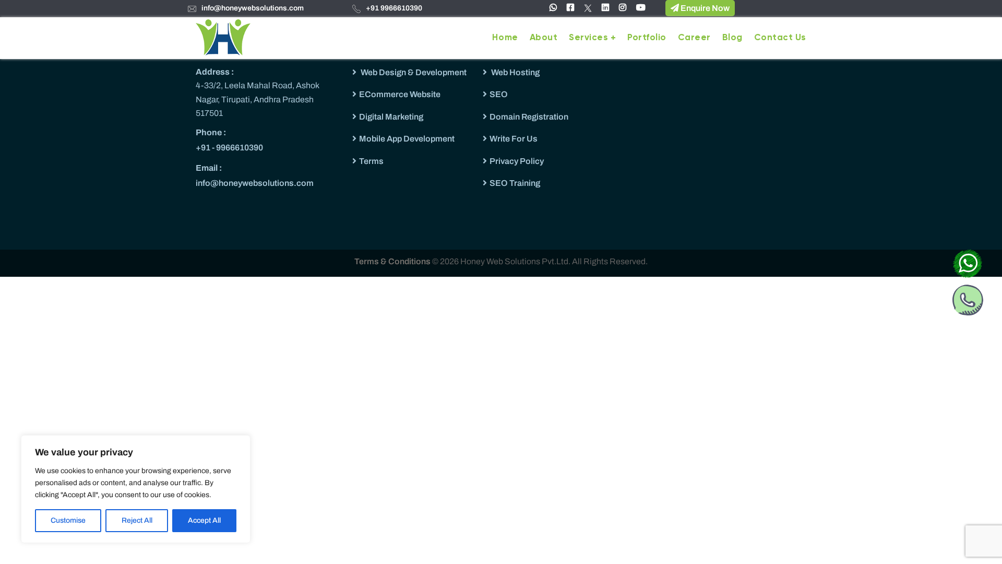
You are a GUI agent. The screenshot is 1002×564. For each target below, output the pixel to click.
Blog (732, 37)
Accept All (204, 520)
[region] (135, 489)
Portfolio (646, 37)
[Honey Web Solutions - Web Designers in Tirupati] (223, 36)
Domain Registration (529, 116)
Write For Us (514, 138)
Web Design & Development (413, 72)
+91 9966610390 (394, 8)
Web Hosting (515, 72)
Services (588, 37)
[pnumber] (967, 297)
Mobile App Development (407, 138)
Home (505, 37)
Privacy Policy (517, 161)
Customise (68, 520)
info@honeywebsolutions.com (252, 8)
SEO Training (515, 183)
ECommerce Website (399, 94)
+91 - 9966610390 (229, 147)
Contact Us (780, 37)
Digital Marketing (391, 116)
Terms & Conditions (393, 261)
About (544, 37)
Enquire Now (704, 8)
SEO (499, 94)
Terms (371, 161)
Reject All (137, 520)
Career (694, 37)
